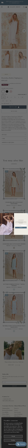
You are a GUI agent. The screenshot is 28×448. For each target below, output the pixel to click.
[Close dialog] (27, 213)
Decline (13, 440)
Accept (13, 436)
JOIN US (20, 227)
